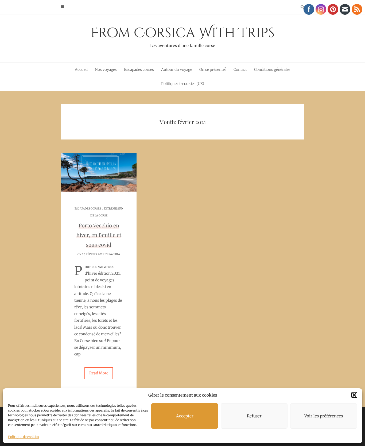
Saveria (114, 254)
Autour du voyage (176, 69)
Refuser (254, 415)
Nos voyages (106, 69)
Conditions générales (272, 69)
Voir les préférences (323, 415)
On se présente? (212, 69)
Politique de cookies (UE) (182, 83)
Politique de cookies (23, 437)
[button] (354, 395)
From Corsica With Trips (183, 36)
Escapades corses (139, 69)
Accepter (184, 415)
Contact (240, 69)
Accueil (81, 69)
